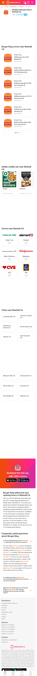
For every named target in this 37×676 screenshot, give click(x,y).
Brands (4, 610)
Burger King (13, 6)
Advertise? (5, 605)
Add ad (4, 616)
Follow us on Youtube (8, 631)
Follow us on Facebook (8, 627)
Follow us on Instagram (8, 629)
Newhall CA (7, 552)
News (3, 619)
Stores (7, 6)
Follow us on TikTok (7, 633)
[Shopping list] (28, 2)
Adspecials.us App (7, 612)
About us (4, 614)
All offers (4, 607)
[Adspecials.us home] (13, 2)
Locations (21, 6)
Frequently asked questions (9, 603)
